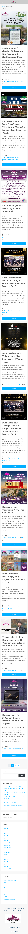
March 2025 (6, 840)
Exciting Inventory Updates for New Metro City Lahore (13, 510)
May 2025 (6, 835)
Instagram (15, 908)
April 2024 (6, 864)
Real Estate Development (9, 899)
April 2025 (6, 838)
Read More (14, 87)
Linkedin (22, 908)
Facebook (7, 908)
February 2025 (7, 842)
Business (4, 159)
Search (4, 771)
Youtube (15, 910)
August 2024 (6, 854)
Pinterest (22, 910)
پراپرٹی (5, 901)
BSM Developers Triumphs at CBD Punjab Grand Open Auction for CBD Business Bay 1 (11, 428)
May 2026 (6, 828)
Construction (10, 159)
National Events (15, 384)
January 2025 (7, 845)
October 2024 (7, 852)
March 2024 (6, 866)
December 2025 (7, 831)
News (22, 81)
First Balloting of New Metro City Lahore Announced (12, 208)
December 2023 (7, 868)
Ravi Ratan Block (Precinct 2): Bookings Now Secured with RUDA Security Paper (14, 806)
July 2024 (6, 857)
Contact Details (11, 927)
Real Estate (4, 237)
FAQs (18, 927)
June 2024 (6, 859)
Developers (15, 159)
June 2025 (6, 833)
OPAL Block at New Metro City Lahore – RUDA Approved (14, 793)
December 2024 (7, 847)
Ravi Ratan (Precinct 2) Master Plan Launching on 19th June (14, 797)
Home (3, 6)
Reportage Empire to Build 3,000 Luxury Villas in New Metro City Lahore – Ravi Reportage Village (14, 127)
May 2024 (6, 861)
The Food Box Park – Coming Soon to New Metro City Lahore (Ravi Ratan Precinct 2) (13, 801)
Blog (19, 81)
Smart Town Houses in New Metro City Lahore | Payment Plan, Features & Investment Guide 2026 (14, 788)
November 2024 (7, 849)
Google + (8, 910)
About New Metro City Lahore (11, 81)
